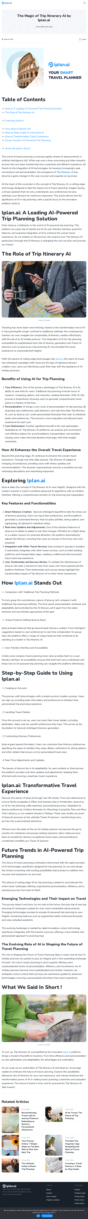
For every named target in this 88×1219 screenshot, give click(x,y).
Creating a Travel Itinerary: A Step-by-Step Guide (73, 1166)
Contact (49, 1193)
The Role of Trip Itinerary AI (19, 112)
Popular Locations (53, 1200)
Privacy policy (79, 1196)
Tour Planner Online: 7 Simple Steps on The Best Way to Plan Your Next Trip (30, 1147)
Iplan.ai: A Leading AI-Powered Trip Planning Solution (33, 108)
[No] (85, 1213)
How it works (51, 1196)
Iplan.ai (59, 359)
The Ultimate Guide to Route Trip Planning (29, 1166)
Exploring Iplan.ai (14, 120)
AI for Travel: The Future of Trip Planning (73, 1115)
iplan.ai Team (8, 39)
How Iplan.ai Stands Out (18, 128)
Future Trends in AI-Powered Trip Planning (28, 140)
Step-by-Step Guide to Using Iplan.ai (24, 132)
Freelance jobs (79, 1193)
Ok (38, 1216)
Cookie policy (79, 1203)
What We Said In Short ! (18, 148)
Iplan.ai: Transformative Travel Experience (27, 136)
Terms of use (79, 1200)
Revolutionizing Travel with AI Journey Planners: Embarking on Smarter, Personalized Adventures (30, 1121)
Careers (77, 1189)
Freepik (47, 320)
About (48, 1189)
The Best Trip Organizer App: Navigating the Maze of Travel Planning (72, 1147)
